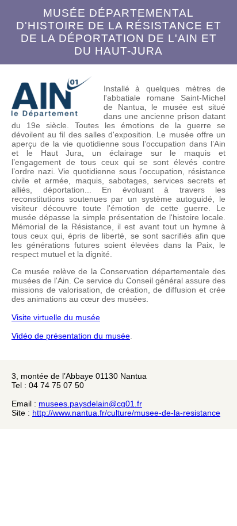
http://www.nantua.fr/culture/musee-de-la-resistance (126, 412)
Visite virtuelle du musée (56, 317)
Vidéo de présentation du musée (71, 335)
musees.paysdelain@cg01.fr (90, 403)
